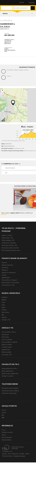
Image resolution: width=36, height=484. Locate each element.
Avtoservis (5, 267)
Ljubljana (4, 297)
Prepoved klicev (7, 440)
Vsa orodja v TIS (6, 355)
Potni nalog (5, 337)
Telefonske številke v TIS (9, 245)
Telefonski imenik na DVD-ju (10, 391)
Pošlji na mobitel (7, 344)
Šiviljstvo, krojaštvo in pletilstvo (21, 70)
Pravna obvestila (7, 437)
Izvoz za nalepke (7, 340)
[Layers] (3, 119)
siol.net (4, 410)
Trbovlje (4, 317)
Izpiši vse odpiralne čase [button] (9, 51)
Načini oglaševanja (7, 371)
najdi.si (4, 413)
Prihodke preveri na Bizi (18, 148)
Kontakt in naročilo (7, 376)
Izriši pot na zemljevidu (7, 43)
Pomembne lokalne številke (10, 248)
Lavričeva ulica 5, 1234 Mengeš (9, 40)
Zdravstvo (5, 270)
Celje (3, 302)
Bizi (3, 415)
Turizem (4, 275)
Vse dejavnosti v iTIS (8, 285)
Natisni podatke (6, 352)
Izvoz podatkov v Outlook (9, 342)
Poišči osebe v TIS (7, 238)
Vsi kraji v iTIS (6, 320)
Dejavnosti (15, 454)
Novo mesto (5, 312)
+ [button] (2, 90)
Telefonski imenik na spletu (10, 388)
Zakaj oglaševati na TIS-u (9, 369)
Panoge (4, 454)
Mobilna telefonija (7, 265)
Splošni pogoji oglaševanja (10, 373)
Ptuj (3, 315)
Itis (1, 20)
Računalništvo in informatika (10, 283)
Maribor (4, 300)
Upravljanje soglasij (19, 456)
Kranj (3, 305)
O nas (3, 430)
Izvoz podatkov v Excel (9, 332)
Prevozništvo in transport (9, 280)
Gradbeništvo (6, 278)
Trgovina (9, 76)
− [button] (2, 93)
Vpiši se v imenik (7, 235)
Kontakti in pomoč (7, 432)
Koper (3, 307)
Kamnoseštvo (7, 20)
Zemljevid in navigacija (9, 243)
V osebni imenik (7, 347)
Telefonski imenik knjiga (9, 393)
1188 (3, 418)
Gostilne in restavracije (9, 273)
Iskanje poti (5, 334)
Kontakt (21, 454)
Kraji (9, 454)
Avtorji (4, 435)
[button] (5, 2)
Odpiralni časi (6, 350)
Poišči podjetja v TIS (8, 240)
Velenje (4, 310)
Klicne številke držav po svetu (11, 250)
